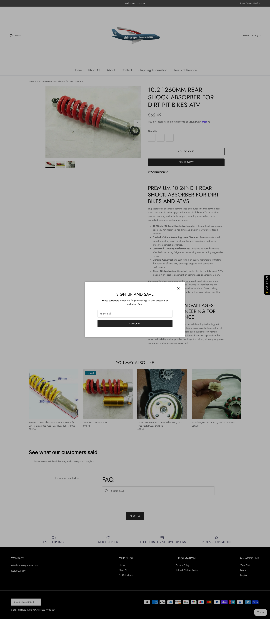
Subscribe (134, 323)
